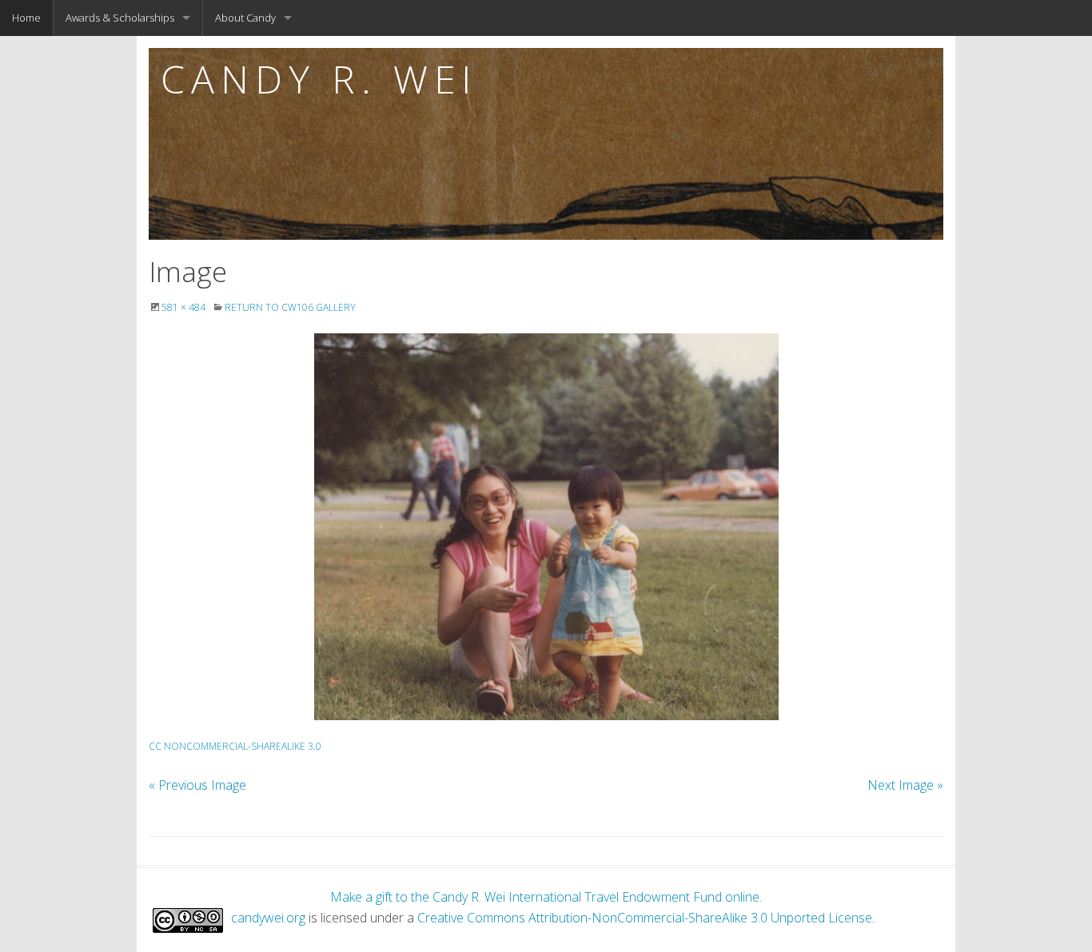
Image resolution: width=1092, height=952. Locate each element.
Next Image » (905, 785)
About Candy (245, 17)
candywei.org (268, 917)
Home (26, 17)
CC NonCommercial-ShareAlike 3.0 (235, 746)
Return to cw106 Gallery (290, 307)
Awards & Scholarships (120, 17)
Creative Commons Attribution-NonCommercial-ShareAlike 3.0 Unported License (644, 917)
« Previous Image (197, 785)
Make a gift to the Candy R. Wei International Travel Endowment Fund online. (546, 897)
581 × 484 (183, 307)
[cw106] (546, 526)
